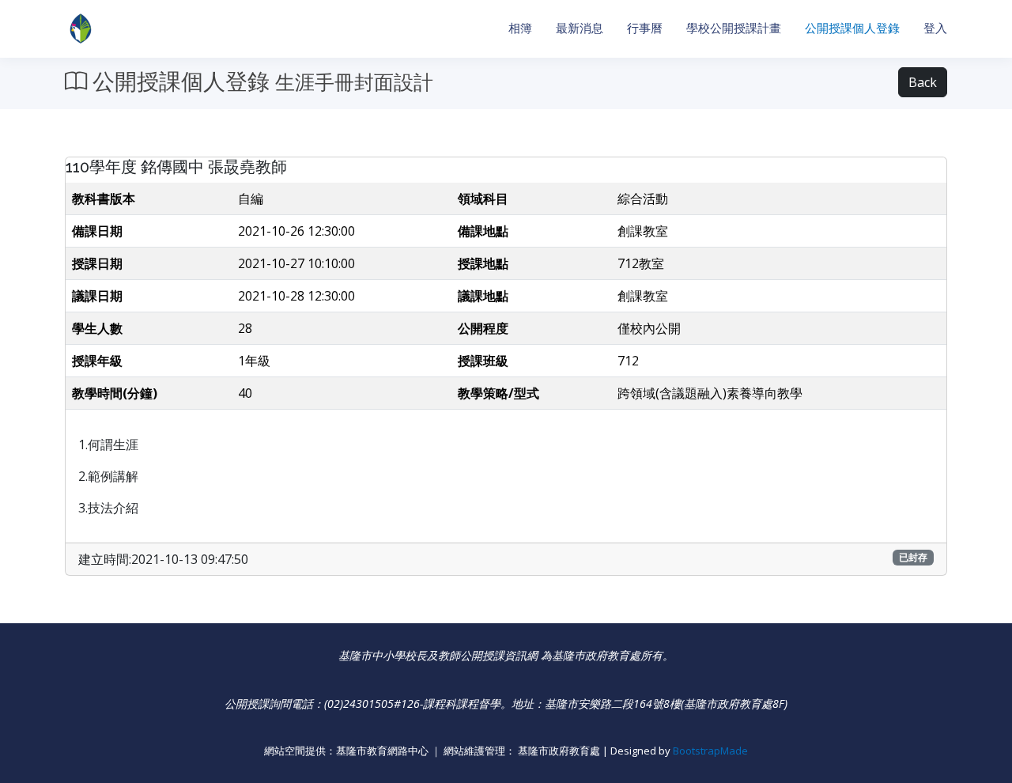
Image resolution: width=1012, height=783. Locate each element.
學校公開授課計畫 (733, 28)
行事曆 (645, 28)
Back (922, 82)
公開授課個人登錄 (852, 28)
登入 (935, 28)
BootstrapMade (710, 750)
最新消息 (579, 28)
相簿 (520, 28)
